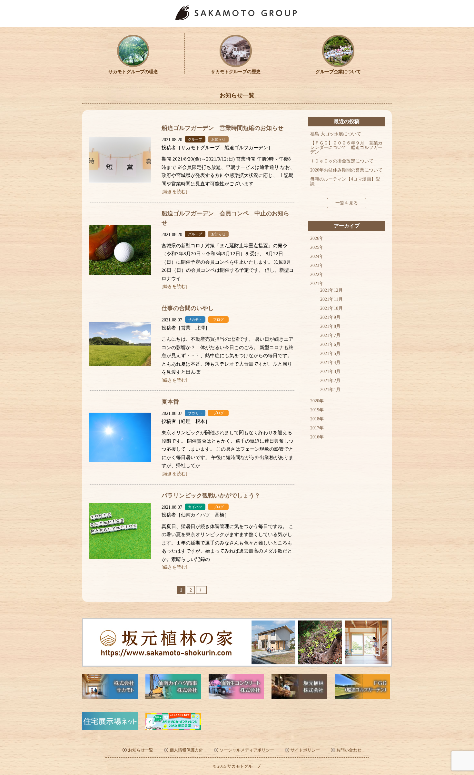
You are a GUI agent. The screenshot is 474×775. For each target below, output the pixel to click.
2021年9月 (330, 317)
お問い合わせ (348, 750)
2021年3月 (330, 371)
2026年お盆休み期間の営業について (346, 170)
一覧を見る (346, 203)
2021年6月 (330, 344)
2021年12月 (331, 290)
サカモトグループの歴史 (236, 71)
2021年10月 (331, 308)
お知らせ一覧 (140, 750)
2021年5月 (330, 353)
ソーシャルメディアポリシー (247, 750)
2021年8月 (330, 326)
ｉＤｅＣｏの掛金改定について (341, 161)
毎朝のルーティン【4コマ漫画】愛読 (345, 181)
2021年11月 (331, 299)
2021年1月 (330, 389)
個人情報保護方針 (186, 750)
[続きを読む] (174, 191)
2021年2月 (330, 380)
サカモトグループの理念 (133, 71)
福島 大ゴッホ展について (335, 134)
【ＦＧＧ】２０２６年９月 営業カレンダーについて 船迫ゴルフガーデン (346, 147)
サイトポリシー (305, 750)
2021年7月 (330, 335)
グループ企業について (338, 71)
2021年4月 (330, 362)
